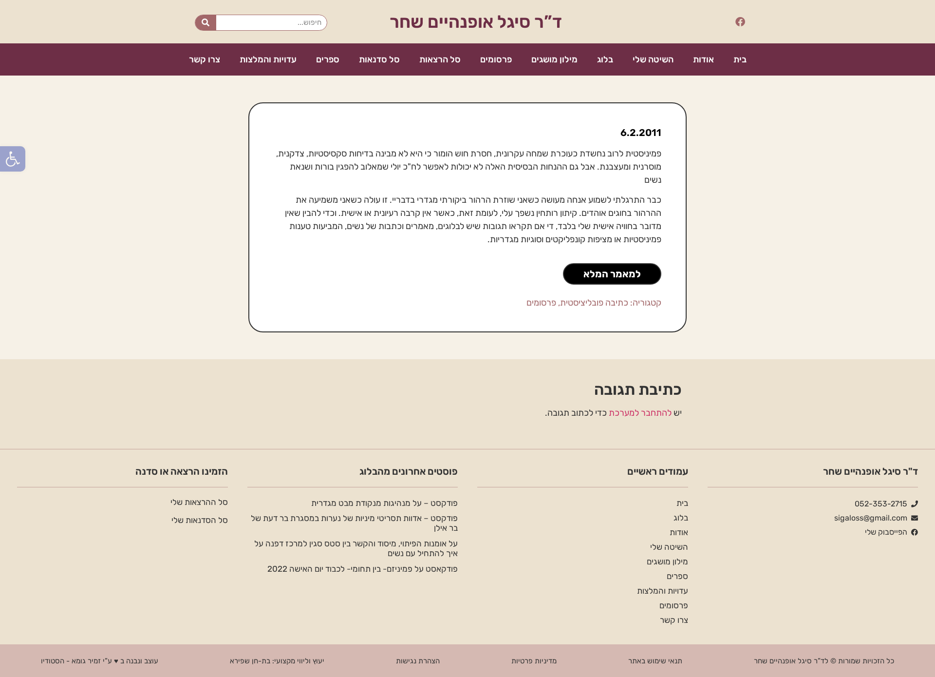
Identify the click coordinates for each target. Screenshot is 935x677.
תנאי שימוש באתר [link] (655, 661)
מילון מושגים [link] (554, 59)
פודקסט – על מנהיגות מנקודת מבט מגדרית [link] (384, 503)
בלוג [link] (605, 59)
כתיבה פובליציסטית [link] (594, 302)
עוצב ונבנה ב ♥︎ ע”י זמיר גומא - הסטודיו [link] (99, 661)
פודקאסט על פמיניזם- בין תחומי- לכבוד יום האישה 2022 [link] (362, 569)
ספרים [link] (327, 59)
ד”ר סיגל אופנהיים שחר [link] (476, 21)
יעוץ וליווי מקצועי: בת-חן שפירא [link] (277, 661)
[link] (12, 159)
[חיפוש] (205, 22)
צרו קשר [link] (204, 59)
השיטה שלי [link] (653, 59)
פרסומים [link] (496, 59)
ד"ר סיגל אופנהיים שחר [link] (870, 471)
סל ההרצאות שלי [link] (199, 502)
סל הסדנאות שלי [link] (199, 520)
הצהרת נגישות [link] (418, 661)
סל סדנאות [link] (379, 59)
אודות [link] (703, 59)
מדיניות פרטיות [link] (534, 661)
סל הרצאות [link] (440, 59)
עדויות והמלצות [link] (268, 59)
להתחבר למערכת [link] (640, 412)
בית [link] (740, 59)
